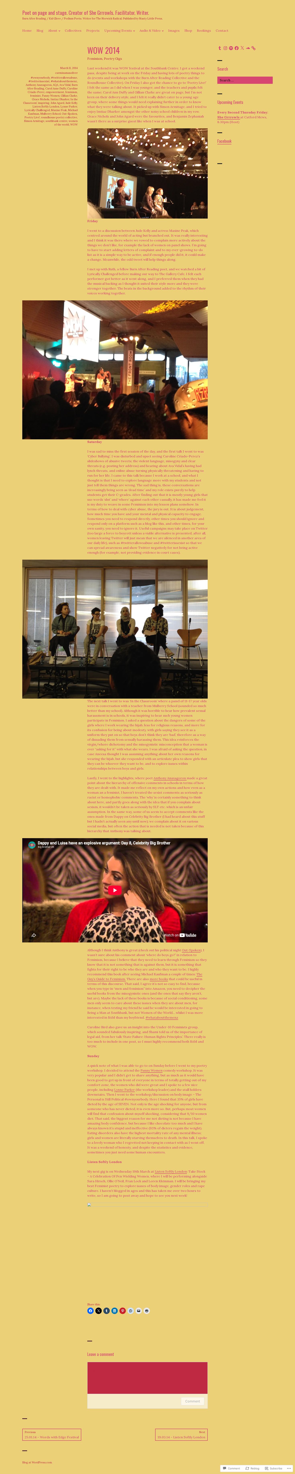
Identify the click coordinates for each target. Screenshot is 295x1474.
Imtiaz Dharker (60, 99)
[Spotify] (231, 48)
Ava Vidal (64, 85)
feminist (35, 95)
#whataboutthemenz (161, 1017)
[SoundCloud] (247, 48)
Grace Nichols (40, 99)
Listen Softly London (171, 1171)
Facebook (224, 141)
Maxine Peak (59, 110)
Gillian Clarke (69, 95)
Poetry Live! (32, 117)
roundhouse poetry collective (59, 117)
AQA (55, 85)
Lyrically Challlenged (37, 110)
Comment (192, 1401)
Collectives (73, 30)
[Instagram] (225, 48)
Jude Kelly (71, 103)
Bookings (204, 30)
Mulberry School (50, 113)
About (52, 30)
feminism (71, 92)
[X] (242, 48)
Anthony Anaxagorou (170, 778)
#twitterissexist (39, 81)
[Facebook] (236, 48)
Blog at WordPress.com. (37, 1462)
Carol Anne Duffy (55, 88)
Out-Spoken (191, 950)
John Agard (57, 103)
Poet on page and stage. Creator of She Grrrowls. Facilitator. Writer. (85, 12)
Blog (40, 30)
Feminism (94, 59)
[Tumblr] (219, 48)
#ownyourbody (40, 77)
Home (27, 30)
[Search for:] (245, 80)
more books (159, 979)
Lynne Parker (124, 1090)
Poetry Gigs (113, 59)
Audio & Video (150, 30)
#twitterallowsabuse (64, 77)
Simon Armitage (34, 121)
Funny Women (151, 1070)
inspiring (43, 103)
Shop (188, 30)
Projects (93, 30)
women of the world (66, 122)
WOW (74, 124)
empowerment (55, 92)
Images (174, 30)
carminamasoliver (66, 73)
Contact (222, 30)
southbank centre (56, 121)
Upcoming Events (118, 30)
